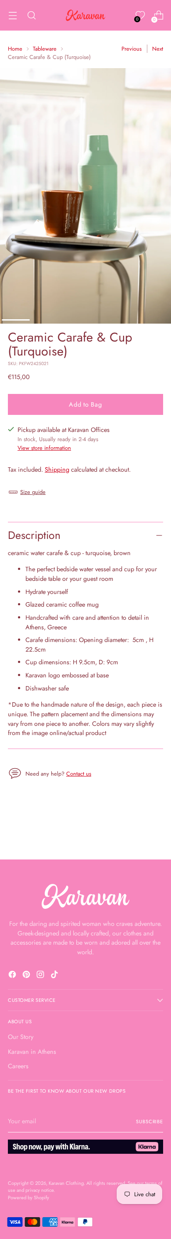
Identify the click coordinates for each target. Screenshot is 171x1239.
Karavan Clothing (66, 1183)
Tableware (45, 49)
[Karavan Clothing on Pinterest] (27, 976)
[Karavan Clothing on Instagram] (41, 976)
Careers (18, 1066)
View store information (44, 448)
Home (15, 49)
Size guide (33, 492)
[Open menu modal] (12, 15)
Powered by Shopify (28, 1197)
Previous (131, 49)
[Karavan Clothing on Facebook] (13, 976)
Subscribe (149, 1121)
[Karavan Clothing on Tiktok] (55, 976)
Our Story (20, 1036)
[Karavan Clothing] (85, 15)
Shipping (57, 469)
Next (157, 49)
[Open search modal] (31, 15)
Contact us (78, 774)
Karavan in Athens (32, 1051)
